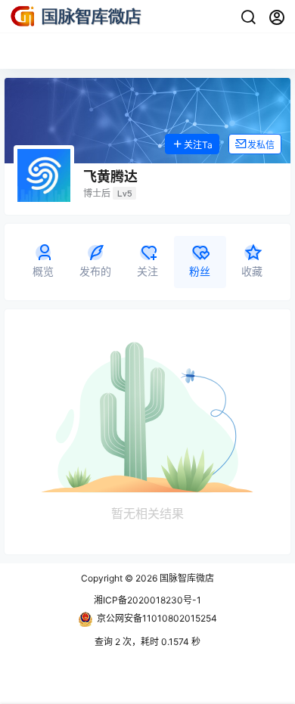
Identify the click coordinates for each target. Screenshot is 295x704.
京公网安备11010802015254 (157, 618)
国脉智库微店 (185, 578)
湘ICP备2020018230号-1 (147, 600)
